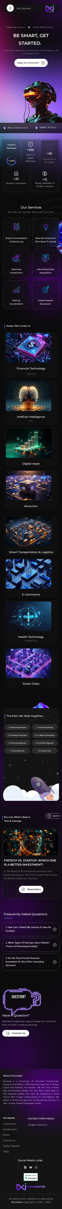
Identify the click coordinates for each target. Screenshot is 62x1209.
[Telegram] (25, 1167)
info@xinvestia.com (37, 1125)
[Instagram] (36, 1167)
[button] (28, 900)
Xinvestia (16, 1202)
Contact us (9, 1140)
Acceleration (10, 1129)
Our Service (24, 8)
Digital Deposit (11, 1145)
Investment (9, 1123)
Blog (6, 1151)
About (6, 1134)
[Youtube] (30, 1167)
